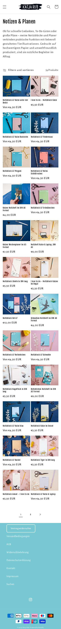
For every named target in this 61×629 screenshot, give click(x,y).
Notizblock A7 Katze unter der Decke (15, 101)
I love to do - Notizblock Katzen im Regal (44, 282)
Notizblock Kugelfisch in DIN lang (15, 390)
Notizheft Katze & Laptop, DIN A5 (43, 245)
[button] (4, 7)
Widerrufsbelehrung (18, 552)
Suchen (10, 584)
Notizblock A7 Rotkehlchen (14, 354)
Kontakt (11, 568)
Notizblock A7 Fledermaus (42, 137)
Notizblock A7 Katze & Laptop (43, 494)
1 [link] (20, 514)
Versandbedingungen (18, 536)
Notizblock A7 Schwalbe (41, 354)
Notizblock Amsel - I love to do (16, 494)
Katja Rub (26, 627)
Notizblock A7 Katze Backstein (15, 137)
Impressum (13, 576)
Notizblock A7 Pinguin (12, 171)
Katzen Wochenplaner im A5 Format (14, 245)
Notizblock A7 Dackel (11, 460)
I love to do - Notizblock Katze (44, 100)
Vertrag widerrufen (21, 528)
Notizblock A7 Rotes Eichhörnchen (39, 172)
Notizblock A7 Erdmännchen (43, 208)
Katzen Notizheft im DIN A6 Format (14, 209)
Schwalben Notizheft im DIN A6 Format (44, 319)
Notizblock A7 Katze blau (13, 426)
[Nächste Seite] (40, 514)
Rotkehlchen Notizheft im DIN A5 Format (43, 390)
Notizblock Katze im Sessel (42, 426)
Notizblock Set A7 (10, 318)
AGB (9, 544)
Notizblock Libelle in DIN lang (15, 281)
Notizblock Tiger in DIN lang (43, 460)
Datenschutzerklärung (19, 560)
